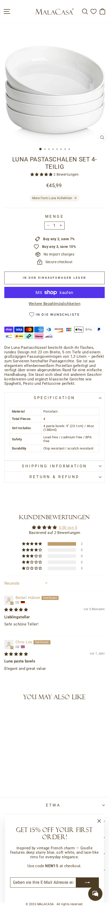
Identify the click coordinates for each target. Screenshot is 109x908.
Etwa (53, 805)
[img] (16, 609)
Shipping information (54, 466)
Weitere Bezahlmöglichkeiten (54, 304)
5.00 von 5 (68, 527)
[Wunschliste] (93, 11)
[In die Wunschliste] (10, 715)
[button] (41, 174)
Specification (54, 397)
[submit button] (87, 882)
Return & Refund (54, 477)
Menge (54, 216)
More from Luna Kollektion (52, 198)
